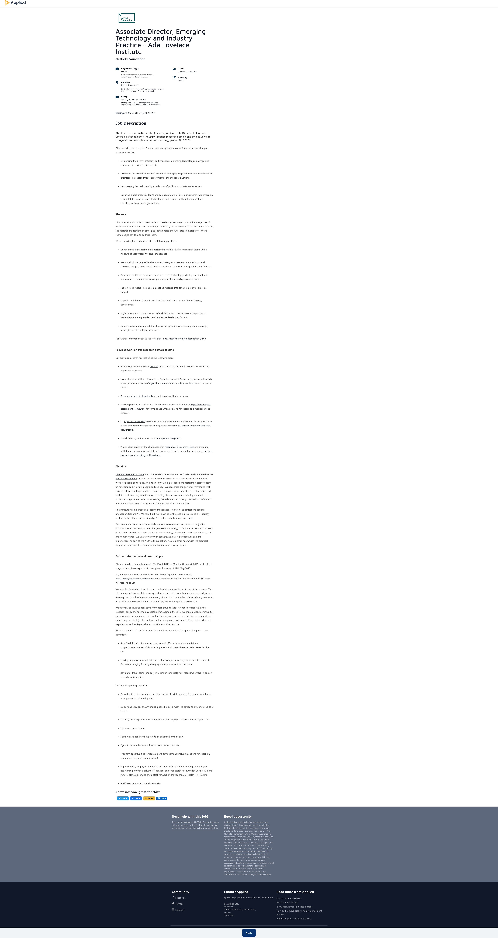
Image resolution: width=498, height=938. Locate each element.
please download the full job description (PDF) (181, 338)
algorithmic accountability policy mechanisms (173, 383)
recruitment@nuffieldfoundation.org (135, 578)
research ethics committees (179, 447)
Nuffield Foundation (126, 478)
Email (150, 798)
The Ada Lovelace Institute (130, 474)
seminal (154, 366)
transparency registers (169, 438)
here (190, 518)
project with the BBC (134, 421)
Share (124, 798)
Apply (249, 933)
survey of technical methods (138, 396)
